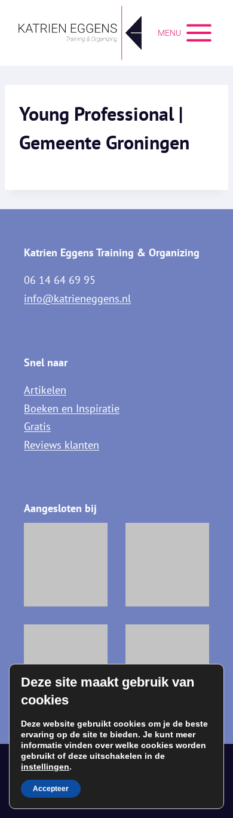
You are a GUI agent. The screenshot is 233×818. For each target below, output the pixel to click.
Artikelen (45, 390)
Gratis (37, 426)
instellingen (45, 766)
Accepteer (51, 789)
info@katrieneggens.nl (77, 298)
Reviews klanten (61, 445)
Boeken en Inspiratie (71, 408)
